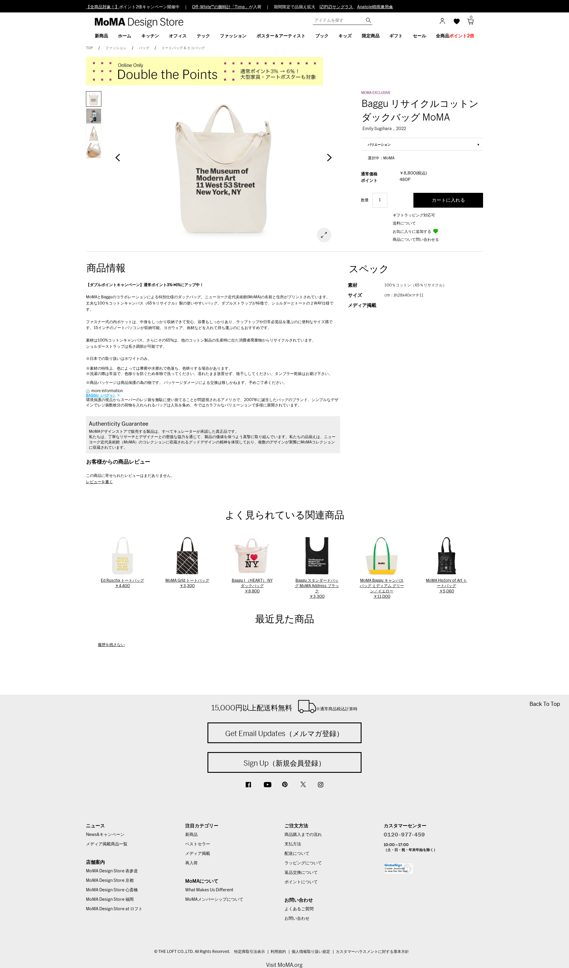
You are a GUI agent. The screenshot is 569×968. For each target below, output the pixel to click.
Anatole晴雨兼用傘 (375, 7)
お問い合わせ (296, 918)
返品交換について (301, 873)
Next (329, 160)
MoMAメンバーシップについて (214, 900)
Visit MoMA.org (284, 965)
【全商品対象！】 (102, 7)
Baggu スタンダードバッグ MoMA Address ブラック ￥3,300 (317, 589)
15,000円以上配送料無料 (284, 707)
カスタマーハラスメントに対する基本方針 (372, 952)
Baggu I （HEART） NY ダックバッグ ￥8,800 (252, 586)
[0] (468, 23)
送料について (404, 223)
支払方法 (292, 844)
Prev (117, 160)
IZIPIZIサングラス (336, 7)
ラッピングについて (303, 863)
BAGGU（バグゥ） (101, 395)
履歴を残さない (111, 645)
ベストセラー (197, 844)
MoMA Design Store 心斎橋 (112, 890)
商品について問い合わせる (416, 240)
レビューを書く (99, 482)
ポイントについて (301, 882)
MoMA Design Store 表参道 (112, 871)
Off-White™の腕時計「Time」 (220, 7)
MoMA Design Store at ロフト (114, 909)
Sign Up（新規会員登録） (284, 763)
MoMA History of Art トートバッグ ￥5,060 (446, 586)
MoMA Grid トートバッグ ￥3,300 (187, 583)
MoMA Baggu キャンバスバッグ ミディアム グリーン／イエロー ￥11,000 (382, 589)
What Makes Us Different (209, 890)
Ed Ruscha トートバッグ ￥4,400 (122, 583)
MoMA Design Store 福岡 (110, 900)
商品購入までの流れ (303, 835)
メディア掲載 (197, 854)
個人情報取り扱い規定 (311, 952)
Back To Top (545, 704)
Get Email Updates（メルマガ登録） (284, 733)
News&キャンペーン (105, 835)
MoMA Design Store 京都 (110, 881)
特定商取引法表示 (249, 952)
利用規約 (278, 952)
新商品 (191, 835)
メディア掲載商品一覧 (106, 844)
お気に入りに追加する (412, 232)
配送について (296, 854)
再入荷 (191, 863)
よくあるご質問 (299, 909)
